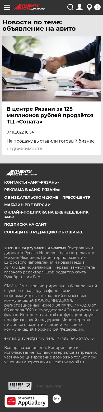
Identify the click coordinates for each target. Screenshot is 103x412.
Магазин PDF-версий (27, 204)
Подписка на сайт (25, 224)
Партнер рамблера (49, 386)
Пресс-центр (76, 197)
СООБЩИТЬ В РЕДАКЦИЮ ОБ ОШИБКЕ (43, 232)
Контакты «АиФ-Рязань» (31, 182)
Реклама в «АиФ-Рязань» (32, 189)
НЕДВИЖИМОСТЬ (24, 149)
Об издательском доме (31, 197)
